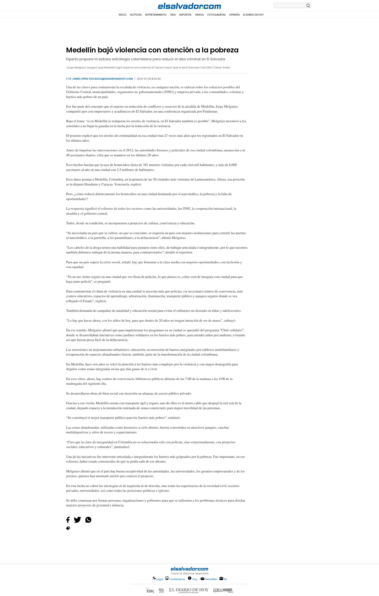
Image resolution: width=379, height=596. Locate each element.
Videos (199, 14)
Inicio (123, 14)
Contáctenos (177, 579)
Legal (160, 579)
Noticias (136, 14)
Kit (225, 578)
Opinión (234, 14)
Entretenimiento (156, 14)
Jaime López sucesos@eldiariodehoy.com (102, 79)
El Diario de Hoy (253, 14)
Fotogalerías (216, 14)
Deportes (185, 14)
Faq (194, 578)
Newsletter (211, 579)
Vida (173, 14)
